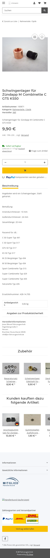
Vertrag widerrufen (25, 529)
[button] (34, 3)
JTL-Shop (29, 554)
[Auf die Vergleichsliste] (35, 37)
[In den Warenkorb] (4, 30)
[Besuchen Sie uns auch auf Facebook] (5, 538)
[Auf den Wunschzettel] (42, 37)
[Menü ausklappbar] (3, 1)
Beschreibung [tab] (10, 185)
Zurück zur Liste (10, 21)
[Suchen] (44, 10)
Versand (25, 135)
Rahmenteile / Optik (21, 109)
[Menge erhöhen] (45, 162)
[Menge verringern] (5, 162)
